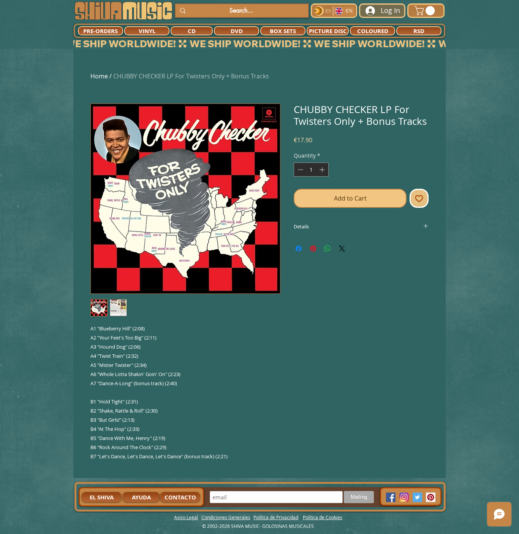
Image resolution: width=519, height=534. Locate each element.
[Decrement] (299, 169)
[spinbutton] (311, 169)
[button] (426, 10)
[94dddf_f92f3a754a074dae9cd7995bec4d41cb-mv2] (404, 497)
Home (99, 76)
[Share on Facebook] (298, 248)
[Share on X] (342, 248)
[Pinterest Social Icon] (430, 497)
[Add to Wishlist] (419, 198)
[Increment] (323, 169)
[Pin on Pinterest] (313, 248)
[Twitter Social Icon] (417, 497)
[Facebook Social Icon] (391, 497)
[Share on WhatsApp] (327, 248)
